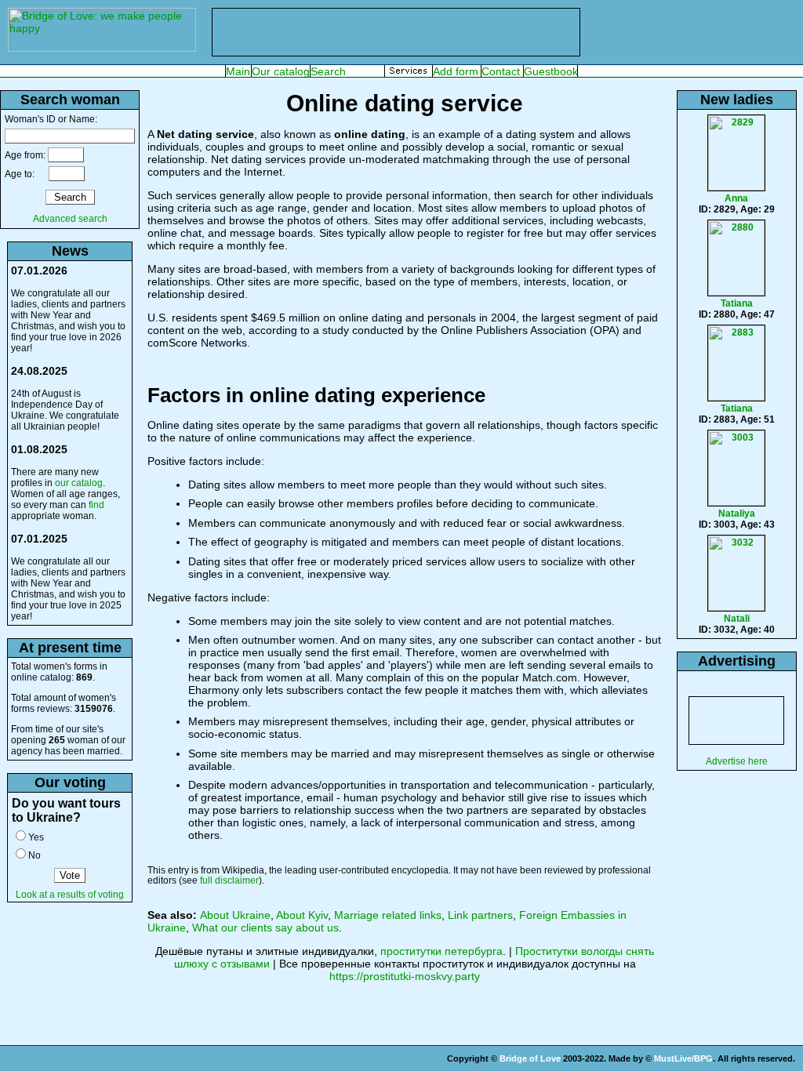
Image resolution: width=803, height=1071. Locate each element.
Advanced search (70, 218)
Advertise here (737, 761)
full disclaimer (229, 880)
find (96, 504)
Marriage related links (387, 915)
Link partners (480, 915)
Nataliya (736, 513)
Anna (736, 198)
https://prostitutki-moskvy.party (404, 976)
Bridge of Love (530, 1058)
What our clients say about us (265, 927)
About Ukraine (235, 915)
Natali (737, 618)
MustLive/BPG (683, 1058)
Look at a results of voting (70, 894)
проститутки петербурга (441, 951)
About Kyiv (302, 915)
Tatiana (737, 303)
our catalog (79, 482)
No (34, 855)
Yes (36, 837)
